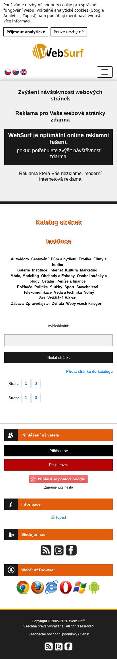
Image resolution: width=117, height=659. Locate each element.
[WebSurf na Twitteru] (58, 646)
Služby (56, 287)
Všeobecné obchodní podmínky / (54, 634)
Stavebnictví (87, 287)
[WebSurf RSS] (49, 646)
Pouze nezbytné (69, 31)
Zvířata (58, 303)
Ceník (84, 634)
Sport (69, 287)
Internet (56, 270)
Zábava (17, 303)
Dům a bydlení (63, 259)
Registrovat (58, 465)
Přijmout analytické (26, 31)
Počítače (24, 287)
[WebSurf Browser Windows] (80, 587)
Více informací (16, 21)
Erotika (85, 259)
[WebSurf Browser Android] (94, 587)
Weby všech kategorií (85, 303)
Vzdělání (55, 298)
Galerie (23, 270)
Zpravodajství (38, 303)
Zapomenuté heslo (58, 487)
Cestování (40, 259)
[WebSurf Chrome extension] (23, 587)
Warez (70, 298)
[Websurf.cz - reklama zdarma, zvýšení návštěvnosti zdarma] (59, 51)
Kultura (71, 270)
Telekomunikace (37, 292)
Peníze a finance (71, 281)
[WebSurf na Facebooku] (68, 646)
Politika (41, 287)
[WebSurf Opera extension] (65, 587)
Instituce (39, 270)
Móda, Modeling (25, 276)
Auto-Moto (20, 259)
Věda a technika (68, 292)
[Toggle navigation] (105, 72)
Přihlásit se (58, 451)
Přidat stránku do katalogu (89, 371)
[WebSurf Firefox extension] (37, 587)
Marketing (88, 270)
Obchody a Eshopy (58, 276)
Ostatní (48, 281)
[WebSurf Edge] (51, 587)
